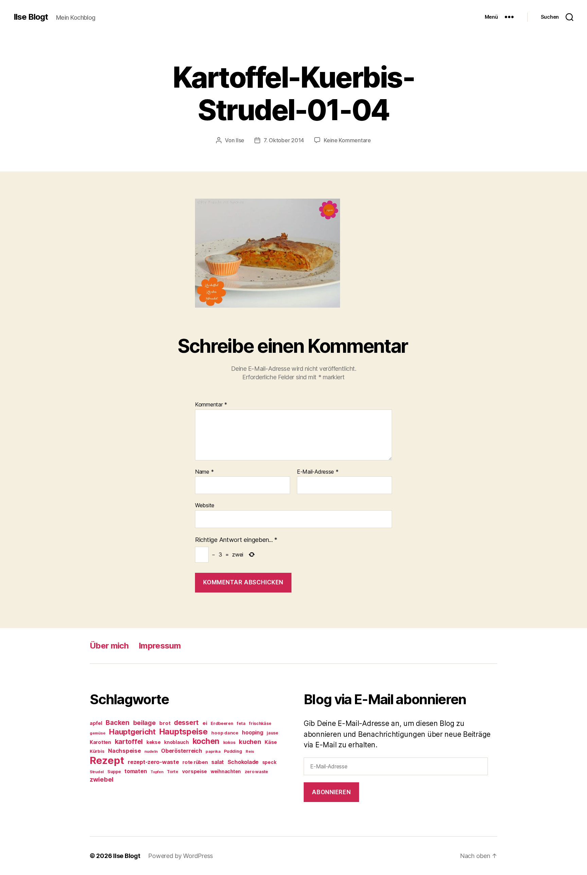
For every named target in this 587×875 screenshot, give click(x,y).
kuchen (250, 741)
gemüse (97, 733)
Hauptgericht (132, 731)
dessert (186, 722)
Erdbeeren (222, 723)
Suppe (114, 771)
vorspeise (194, 771)
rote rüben (195, 762)
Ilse (240, 140)
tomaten (135, 771)
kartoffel (129, 741)
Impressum (160, 646)
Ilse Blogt (31, 17)
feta (241, 723)
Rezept (107, 760)
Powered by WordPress (180, 855)
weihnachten (226, 771)
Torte (172, 771)
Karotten (100, 742)
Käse (271, 742)
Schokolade (243, 762)
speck (269, 762)
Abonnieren (331, 792)
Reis (250, 751)
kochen (206, 741)
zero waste (256, 771)
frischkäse (260, 723)
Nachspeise (124, 750)
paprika (213, 751)
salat (217, 762)
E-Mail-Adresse (318, 472)
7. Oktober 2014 (284, 140)
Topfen (156, 772)
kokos (229, 742)
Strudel (97, 771)
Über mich (109, 646)
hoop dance (224, 732)
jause (272, 732)
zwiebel (101, 779)
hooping (252, 732)
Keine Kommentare (347, 140)
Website (204, 505)
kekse (153, 742)
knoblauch (176, 742)
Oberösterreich (181, 750)
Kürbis (97, 751)
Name (204, 472)
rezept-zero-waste (153, 762)
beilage (144, 722)
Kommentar (211, 405)
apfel (96, 723)
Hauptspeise (183, 731)
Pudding (233, 751)
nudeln (150, 751)
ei (204, 723)
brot (164, 723)
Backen (117, 722)
